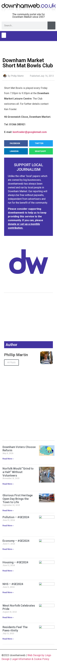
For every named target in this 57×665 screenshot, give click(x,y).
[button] (4, 35)
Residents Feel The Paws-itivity (15, 628)
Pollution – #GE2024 (16, 517)
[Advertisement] (28, 48)
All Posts (11, 362)
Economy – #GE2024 (16, 540)
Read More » (8, 459)
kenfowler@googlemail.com (30, 132)
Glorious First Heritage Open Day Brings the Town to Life (18, 499)
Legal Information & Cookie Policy (30, 659)
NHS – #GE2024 (13, 584)
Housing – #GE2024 (15, 562)
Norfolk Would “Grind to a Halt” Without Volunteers (18, 472)
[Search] (51, 25)
